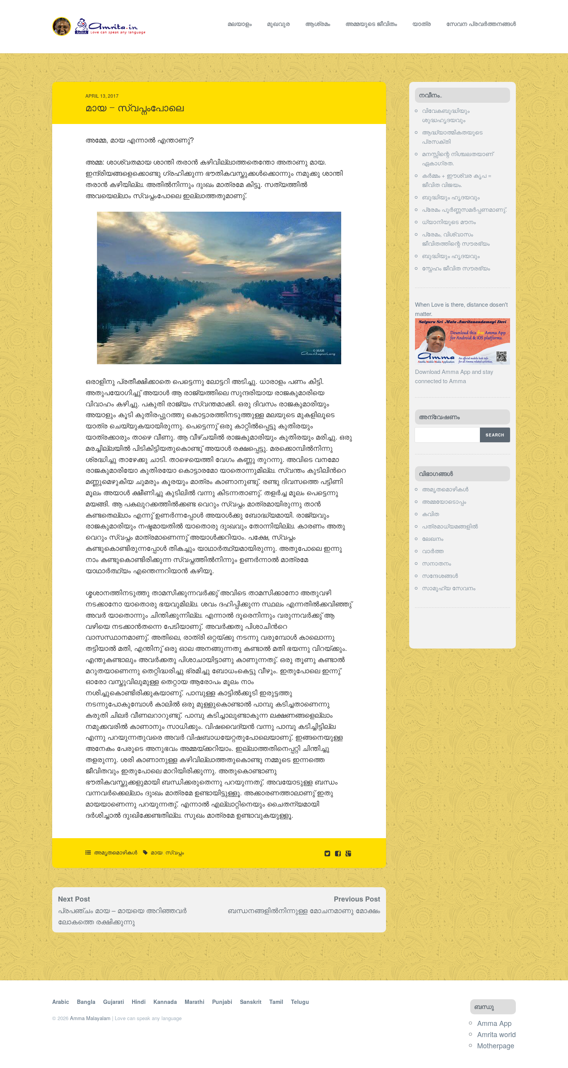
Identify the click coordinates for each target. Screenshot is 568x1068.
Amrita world (496, 1034)
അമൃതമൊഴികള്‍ (115, 852)
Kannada (165, 1001)
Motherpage (495, 1045)
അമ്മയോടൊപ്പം (444, 501)
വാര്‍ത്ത (433, 551)
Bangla (86, 1001)
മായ (156, 852)
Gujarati (113, 1001)
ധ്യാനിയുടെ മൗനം (449, 221)
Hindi (139, 1001)
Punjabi (222, 1001)
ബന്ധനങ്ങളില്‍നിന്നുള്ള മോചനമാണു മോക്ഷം (304, 910)
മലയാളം (240, 23)
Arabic (60, 1001)
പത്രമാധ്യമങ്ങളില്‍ (450, 526)
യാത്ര (421, 23)
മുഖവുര (278, 23)
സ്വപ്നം (174, 852)
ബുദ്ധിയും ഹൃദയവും (451, 197)
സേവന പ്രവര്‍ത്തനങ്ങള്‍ (481, 23)
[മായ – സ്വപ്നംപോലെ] (338, 853)
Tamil (276, 1001)
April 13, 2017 (102, 95)
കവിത (430, 513)
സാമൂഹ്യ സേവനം (448, 588)
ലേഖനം (432, 538)
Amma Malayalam (90, 1018)
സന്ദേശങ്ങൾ (440, 575)
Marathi (194, 1001)
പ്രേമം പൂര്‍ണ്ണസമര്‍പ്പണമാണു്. (464, 209)
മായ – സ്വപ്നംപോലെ (134, 108)
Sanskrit (251, 1001)
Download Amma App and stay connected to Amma (454, 376)
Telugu (300, 1001)
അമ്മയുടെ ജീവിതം (371, 23)
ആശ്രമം (317, 23)
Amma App (494, 1023)
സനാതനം (436, 563)
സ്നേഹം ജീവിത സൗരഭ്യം (456, 268)
